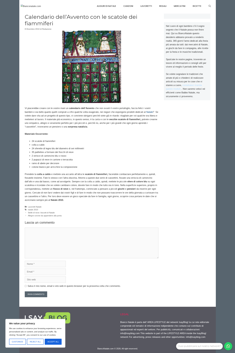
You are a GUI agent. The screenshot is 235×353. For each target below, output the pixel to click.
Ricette (197, 6)
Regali (162, 6)
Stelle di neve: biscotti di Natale (41, 213)
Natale (149, 112)
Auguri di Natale (106, 6)
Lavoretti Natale (34, 207)
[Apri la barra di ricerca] (209, 6)
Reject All (35, 342)
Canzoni (128, 6)
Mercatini (179, 6)
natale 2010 (33, 210)
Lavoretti (146, 6)
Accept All (53, 342)
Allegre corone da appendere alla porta (45, 216)
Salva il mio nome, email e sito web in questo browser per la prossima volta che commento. (74, 286)
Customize (17, 342)
